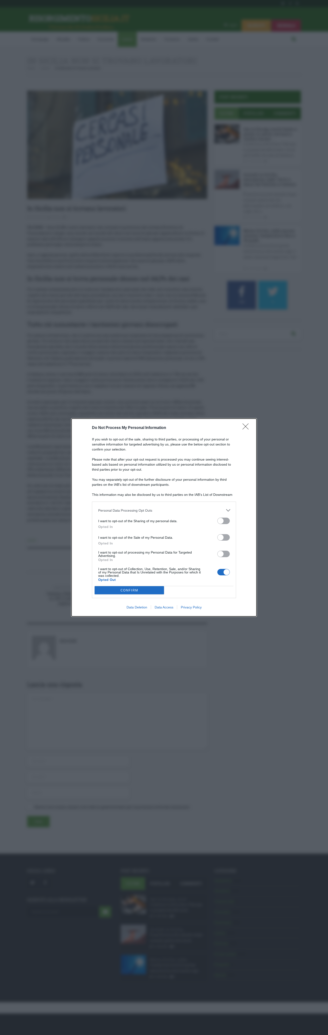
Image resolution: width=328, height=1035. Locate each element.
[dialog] (164, 517)
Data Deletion (137, 607)
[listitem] (164, 510)
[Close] (247, 428)
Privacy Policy (191, 607)
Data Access (164, 607)
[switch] (223, 521)
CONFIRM (129, 590)
